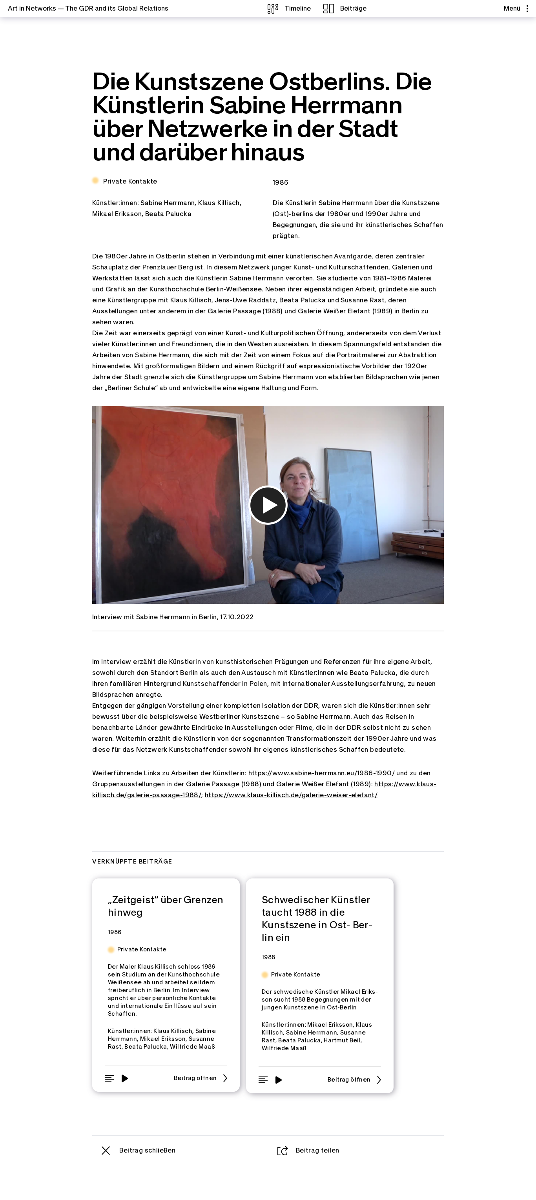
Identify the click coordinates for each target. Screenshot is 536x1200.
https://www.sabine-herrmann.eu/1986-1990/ (321, 773)
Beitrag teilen (317, 1150)
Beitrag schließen (147, 1150)
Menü (512, 8)
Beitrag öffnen (195, 1078)
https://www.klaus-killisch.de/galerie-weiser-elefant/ (291, 795)
